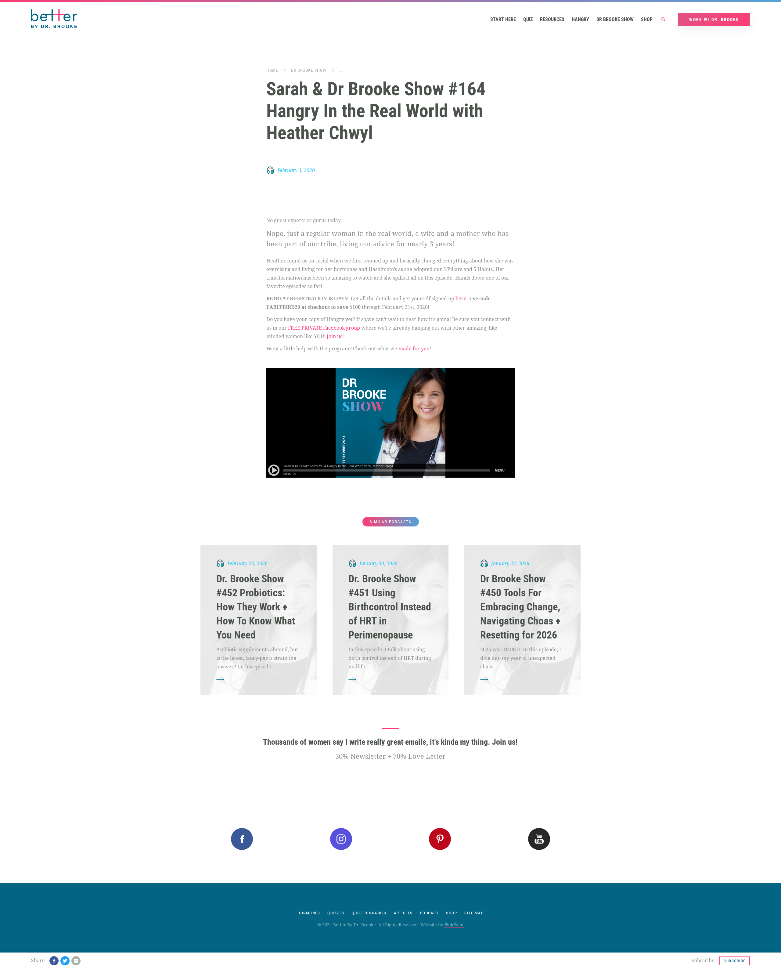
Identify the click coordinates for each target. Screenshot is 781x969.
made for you (414, 349)
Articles (403, 913)
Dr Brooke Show (615, 19)
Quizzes (335, 913)
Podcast (429, 913)
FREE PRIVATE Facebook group (324, 328)
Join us (334, 336)
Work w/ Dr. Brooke (714, 19)
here (460, 299)
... (341, 70)
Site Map (474, 913)
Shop (647, 19)
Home (272, 70)
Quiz (528, 19)
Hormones (308, 913)
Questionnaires (369, 913)
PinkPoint (454, 924)
